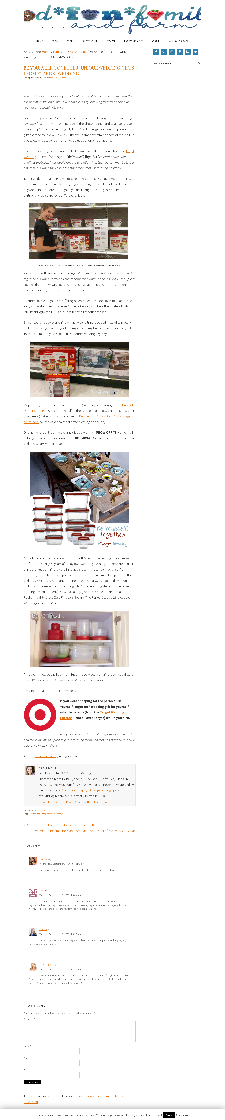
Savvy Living (39, 811)
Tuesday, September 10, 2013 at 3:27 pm (60, 934)
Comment (29, 1019)
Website (28, 1070)
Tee (41, 890)
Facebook (100, 802)
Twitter (87, 802)
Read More (182, 1115)
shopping (51, 814)
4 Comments (61, 78)
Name (27, 1045)
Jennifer (43, 859)
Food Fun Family (112, 16)
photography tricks (82, 790)
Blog (77, 802)
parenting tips (106, 790)
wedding (59, 814)
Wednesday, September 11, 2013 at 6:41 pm (61, 863)
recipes (63, 790)
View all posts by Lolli (55, 802)
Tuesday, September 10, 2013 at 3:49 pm (60, 895)
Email (27, 1058)
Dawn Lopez (45, 964)
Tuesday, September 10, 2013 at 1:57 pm (60, 969)
